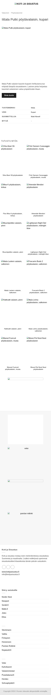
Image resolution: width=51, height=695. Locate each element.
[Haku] (3, 4)
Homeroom (6, 642)
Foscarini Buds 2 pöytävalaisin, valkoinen (38, 291)
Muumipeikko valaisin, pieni (12, 252)
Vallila (4, 634)
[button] (47, 4)
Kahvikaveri (7, 667)
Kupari (33, 112)
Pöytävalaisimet (16, 13)
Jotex (4, 613)
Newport (5, 601)
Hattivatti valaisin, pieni (12, 329)
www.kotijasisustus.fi (10, 572)
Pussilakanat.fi (8, 675)
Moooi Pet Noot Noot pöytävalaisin (38, 368)
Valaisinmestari (8, 671)
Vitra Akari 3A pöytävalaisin (13, 175)
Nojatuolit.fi (6, 650)
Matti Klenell (35, 116)
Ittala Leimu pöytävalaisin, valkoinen (38, 330)
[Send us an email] (12, 567)
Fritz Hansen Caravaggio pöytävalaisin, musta (38, 176)
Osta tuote (9, 95)
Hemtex (5, 679)
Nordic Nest (7, 597)
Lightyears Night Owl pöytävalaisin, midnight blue (38, 253)
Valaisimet (5, 13)
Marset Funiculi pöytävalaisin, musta (12, 368)
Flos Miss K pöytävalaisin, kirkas (12, 215)
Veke (4, 663)
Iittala (33, 108)
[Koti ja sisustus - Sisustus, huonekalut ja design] (26, 4)
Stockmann (6, 630)
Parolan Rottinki (8, 646)
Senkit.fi (5, 605)
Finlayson (6, 638)
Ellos (4, 617)
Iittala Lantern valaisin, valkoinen (12, 291)
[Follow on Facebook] (4, 567)
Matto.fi (5, 609)
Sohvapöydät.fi (8, 683)
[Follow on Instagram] (8, 567)
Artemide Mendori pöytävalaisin (38, 215)
